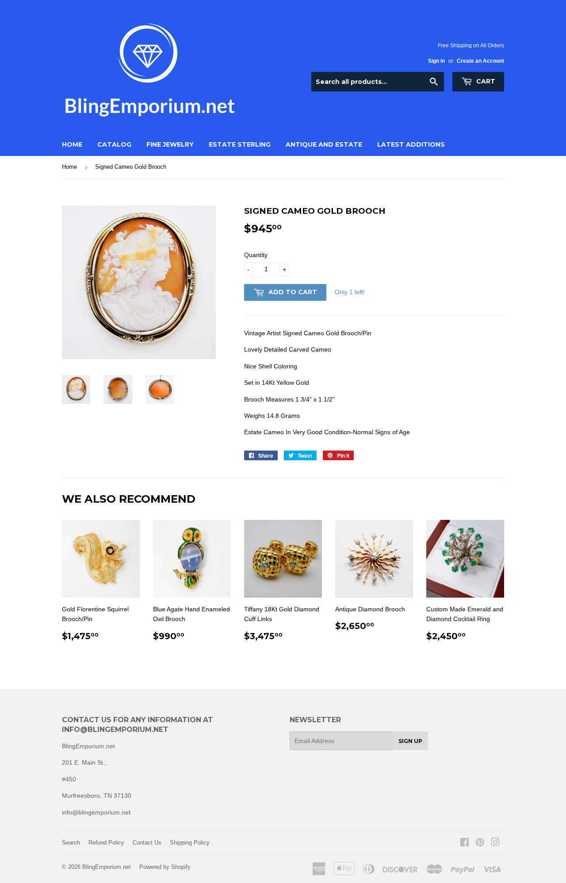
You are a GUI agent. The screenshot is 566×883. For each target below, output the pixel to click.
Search (71, 842)
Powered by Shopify (165, 867)
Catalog (114, 144)
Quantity (256, 254)
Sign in (436, 61)
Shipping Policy (190, 842)
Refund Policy (106, 842)
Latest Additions (411, 144)
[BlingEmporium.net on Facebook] (464, 843)
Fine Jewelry (170, 144)
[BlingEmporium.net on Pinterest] (480, 843)
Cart (484, 81)
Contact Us (147, 842)
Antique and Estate (324, 144)
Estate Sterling (240, 144)
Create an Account (480, 61)
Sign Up (410, 741)
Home (72, 144)
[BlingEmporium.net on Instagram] (495, 843)
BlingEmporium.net (106, 867)
